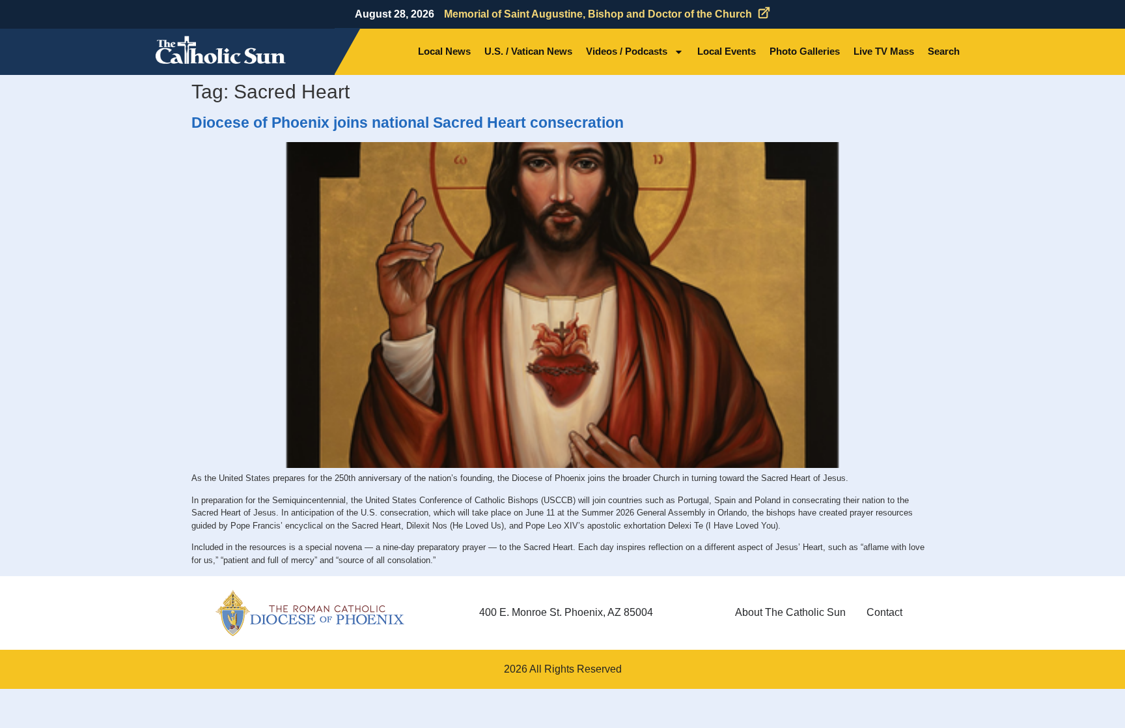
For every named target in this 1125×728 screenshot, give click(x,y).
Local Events (726, 51)
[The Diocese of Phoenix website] (310, 613)
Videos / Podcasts (626, 51)
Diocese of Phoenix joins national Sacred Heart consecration (407, 122)
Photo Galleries (805, 51)
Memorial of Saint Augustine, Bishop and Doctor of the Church (598, 14)
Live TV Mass (884, 51)
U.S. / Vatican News (528, 51)
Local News (444, 51)
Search (944, 51)
